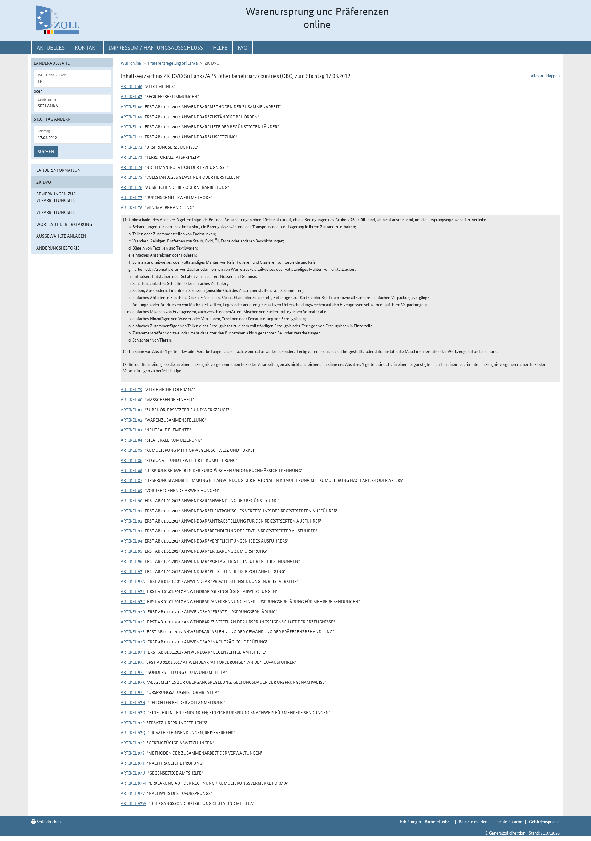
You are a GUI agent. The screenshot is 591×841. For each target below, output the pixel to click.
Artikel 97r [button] (133, 742)
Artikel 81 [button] (131, 409)
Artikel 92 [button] (131, 521)
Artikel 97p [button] (133, 722)
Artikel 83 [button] (131, 430)
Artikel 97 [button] (131, 571)
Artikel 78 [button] (131, 207)
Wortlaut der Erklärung (64, 224)
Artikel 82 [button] (131, 420)
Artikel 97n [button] (133, 702)
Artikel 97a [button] (133, 581)
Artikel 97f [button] (132, 631)
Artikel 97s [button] (132, 753)
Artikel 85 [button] (131, 450)
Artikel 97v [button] (133, 793)
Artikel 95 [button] (131, 551)
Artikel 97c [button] (133, 601)
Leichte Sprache (508, 821)
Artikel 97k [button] (133, 682)
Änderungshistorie (58, 248)
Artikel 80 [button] (131, 399)
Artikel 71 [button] (131, 137)
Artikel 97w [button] (133, 803)
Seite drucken (48, 821)
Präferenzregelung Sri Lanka (173, 63)
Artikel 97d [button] (133, 611)
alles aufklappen (545, 75)
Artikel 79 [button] (131, 389)
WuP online (131, 63)
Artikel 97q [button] (133, 732)
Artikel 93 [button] (131, 530)
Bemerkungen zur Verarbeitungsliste (58, 196)
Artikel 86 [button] (131, 460)
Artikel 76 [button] (131, 187)
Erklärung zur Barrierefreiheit (426, 821)
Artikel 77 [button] (131, 197)
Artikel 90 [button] (131, 500)
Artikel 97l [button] (132, 692)
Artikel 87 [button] (131, 480)
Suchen (46, 151)
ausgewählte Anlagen (61, 236)
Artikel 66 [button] (131, 86)
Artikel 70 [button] (131, 126)
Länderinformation (58, 170)
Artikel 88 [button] (131, 470)
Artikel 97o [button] (133, 712)
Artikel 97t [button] (133, 763)
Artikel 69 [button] (131, 117)
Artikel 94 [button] (131, 541)
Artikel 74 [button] (131, 167)
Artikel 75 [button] (131, 177)
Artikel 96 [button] (131, 561)
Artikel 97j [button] (132, 672)
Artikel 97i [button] (132, 662)
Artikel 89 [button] (131, 490)
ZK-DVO (43, 182)
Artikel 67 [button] (131, 96)
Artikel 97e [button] (133, 622)
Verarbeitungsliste (58, 212)
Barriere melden (473, 821)
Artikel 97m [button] (133, 783)
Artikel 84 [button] (131, 440)
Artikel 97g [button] (133, 642)
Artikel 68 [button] (131, 106)
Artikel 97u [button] (133, 773)
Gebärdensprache (544, 821)
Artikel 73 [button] (131, 157)
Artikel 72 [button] (131, 147)
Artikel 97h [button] (133, 652)
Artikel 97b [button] (133, 591)
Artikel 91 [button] (131, 510)
